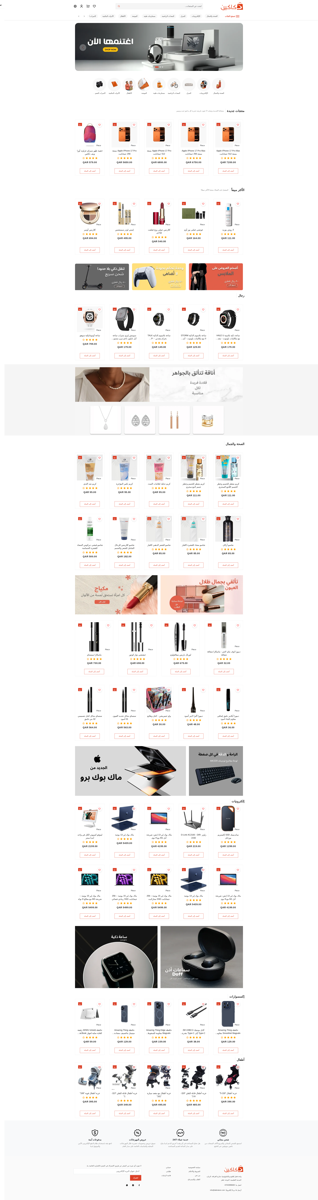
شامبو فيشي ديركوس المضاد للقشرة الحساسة (90, 546)
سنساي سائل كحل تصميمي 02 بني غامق (90, 717)
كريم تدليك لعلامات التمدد (159, 484)
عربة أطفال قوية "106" (90, 1093)
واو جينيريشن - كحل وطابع (159, 716)
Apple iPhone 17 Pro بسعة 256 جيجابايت (124, 152)
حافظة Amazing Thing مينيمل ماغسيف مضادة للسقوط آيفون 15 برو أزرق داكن (124, 1032)
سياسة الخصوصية (194, 1167)
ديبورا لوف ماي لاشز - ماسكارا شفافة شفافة (223, 653)
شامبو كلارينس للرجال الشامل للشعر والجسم (124, 546)
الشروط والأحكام (194, 1171)
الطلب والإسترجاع (194, 1179)
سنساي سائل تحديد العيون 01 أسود (124, 717)
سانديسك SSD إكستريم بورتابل (228, 836)
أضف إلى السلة (228, 171)
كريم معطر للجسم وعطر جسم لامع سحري (194, 485)
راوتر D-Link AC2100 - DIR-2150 (193, 836)
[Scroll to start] (79, 16)
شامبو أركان (228, 545)
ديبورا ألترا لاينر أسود (193, 716)
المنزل (183, 16)
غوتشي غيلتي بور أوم (193, 230)
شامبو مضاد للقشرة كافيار (193, 545)
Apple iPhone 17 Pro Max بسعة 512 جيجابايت (228, 152)
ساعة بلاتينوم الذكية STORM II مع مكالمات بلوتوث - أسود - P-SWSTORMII (193, 337)
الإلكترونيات (196, 16)
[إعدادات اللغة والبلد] (75, 6)
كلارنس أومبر (90, 230)
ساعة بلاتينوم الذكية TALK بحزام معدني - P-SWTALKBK (159, 337)
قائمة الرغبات (166, 1175)
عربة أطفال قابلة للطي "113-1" (124, 1095)
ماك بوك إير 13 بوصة (124, 835)
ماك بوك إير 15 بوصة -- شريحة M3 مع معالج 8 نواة (90, 897)
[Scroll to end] (84, 16)
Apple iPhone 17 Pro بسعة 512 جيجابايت (159, 152)
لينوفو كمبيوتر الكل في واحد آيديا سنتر (90, 836)
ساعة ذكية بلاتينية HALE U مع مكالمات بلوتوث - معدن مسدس (228, 337)
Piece (237, 145)
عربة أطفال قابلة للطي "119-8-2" (193, 1095)
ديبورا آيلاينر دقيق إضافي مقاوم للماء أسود (228, 717)
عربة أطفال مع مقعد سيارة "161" (159, 1095)
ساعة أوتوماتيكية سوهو (90, 335)
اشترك (135, 1178)
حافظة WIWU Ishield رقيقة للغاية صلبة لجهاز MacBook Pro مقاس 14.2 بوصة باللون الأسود (89, 1032)
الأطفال (123, 16)
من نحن (197, 1175)
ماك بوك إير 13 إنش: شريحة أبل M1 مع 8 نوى (159, 836)
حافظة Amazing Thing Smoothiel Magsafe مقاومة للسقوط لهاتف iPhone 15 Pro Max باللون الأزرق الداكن (228, 1032)
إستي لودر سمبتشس (124, 230)
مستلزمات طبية (149, 16)
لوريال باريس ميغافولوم (180, 655)
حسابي (168, 1167)
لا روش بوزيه (228, 230)
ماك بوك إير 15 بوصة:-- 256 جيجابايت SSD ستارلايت (159, 897)
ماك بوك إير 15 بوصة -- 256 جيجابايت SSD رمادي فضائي (124, 897)
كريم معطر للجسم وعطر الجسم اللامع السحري (228, 485)
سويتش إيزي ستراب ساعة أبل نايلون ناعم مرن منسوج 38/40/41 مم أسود (124, 337)
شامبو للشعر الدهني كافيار (159, 545)
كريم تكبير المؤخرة (124, 484)
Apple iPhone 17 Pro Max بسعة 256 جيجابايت (193, 152)
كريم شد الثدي (89, 484)
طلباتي (168, 1171)
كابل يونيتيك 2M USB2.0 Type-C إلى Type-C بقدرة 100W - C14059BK (193, 1032)
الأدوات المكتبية (108, 16)
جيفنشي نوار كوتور (137, 655)
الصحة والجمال (212, 16)
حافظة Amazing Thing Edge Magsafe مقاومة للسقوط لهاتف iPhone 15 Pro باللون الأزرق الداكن (159, 1032)
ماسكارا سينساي (94, 655)
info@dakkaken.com (217, 1190)
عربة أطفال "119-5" (228, 1093)
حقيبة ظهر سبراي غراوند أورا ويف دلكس (90, 152)
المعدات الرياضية (168, 16)
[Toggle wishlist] (238, 125)
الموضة (134, 16)
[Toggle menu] (237, 16)
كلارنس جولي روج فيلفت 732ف (159, 231)
